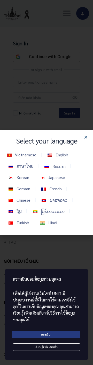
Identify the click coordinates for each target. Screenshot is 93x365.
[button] (86, 137)
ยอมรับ (46, 334)
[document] (46, 182)
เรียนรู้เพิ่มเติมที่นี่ (47, 347)
